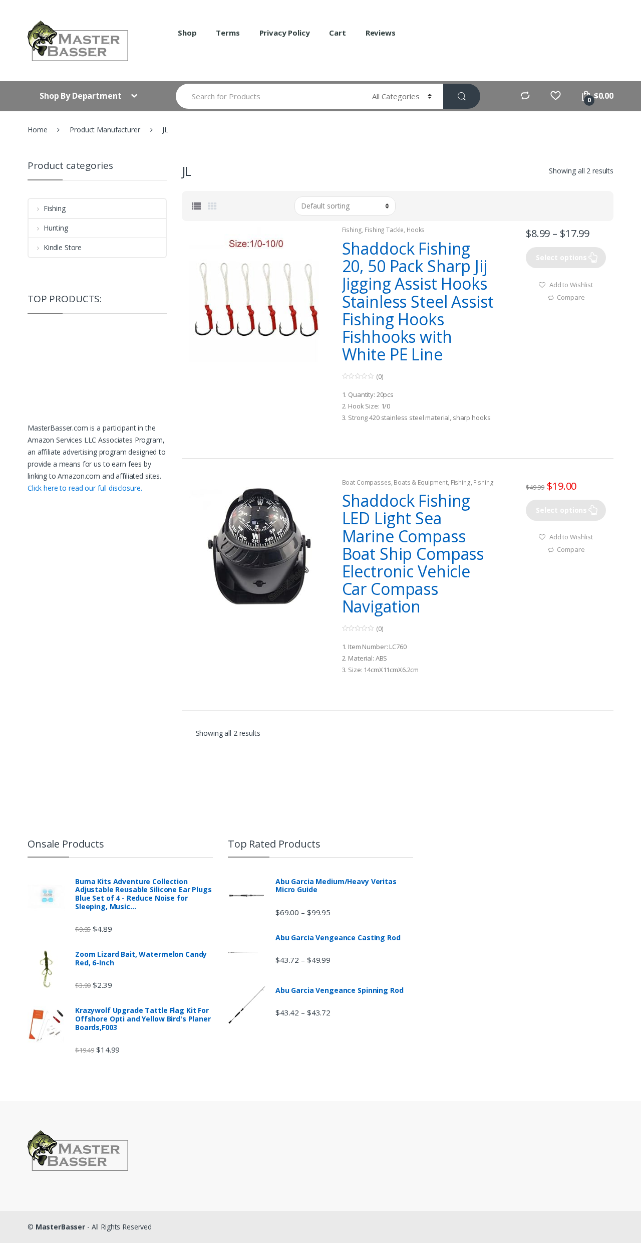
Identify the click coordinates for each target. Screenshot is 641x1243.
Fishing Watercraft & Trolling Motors (418, 485)
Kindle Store (63, 247)
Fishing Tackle (384, 230)
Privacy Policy (284, 33)
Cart (337, 33)
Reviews (381, 33)
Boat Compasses (366, 482)
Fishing (352, 230)
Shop (187, 33)
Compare (570, 297)
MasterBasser (60, 1226)
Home (37, 129)
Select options (561, 257)
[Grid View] (212, 206)
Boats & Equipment (421, 482)
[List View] (196, 206)
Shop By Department (81, 95)
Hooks (416, 230)
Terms (227, 33)
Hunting (56, 228)
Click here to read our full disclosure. (85, 488)
